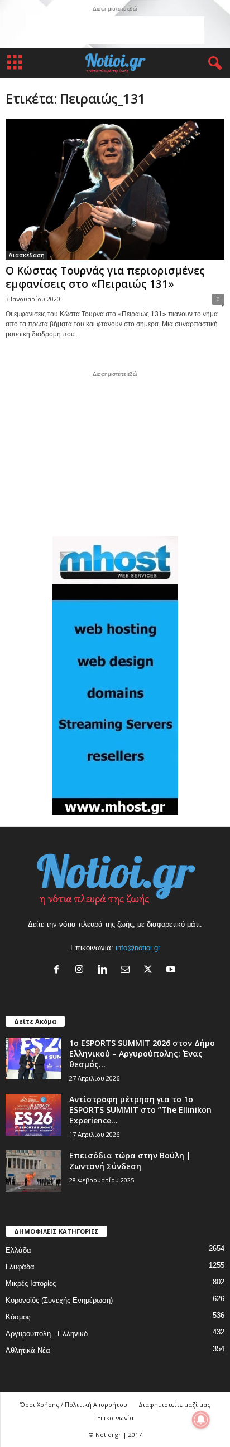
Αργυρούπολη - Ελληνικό (47, 1333)
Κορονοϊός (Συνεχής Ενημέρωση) (59, 1300)
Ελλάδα (18, 1250)
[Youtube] (172, 970)
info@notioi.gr (138, 948)
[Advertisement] (115, 30)
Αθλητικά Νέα (28, 1350)
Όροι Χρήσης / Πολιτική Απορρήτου (73, 1404)
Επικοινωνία (115, 1418)
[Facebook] (58, 970)
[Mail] (127, 970)
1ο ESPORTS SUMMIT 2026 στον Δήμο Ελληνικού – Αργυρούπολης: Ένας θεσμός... (142, 1053)
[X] (150, 970)
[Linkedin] (104, 970)
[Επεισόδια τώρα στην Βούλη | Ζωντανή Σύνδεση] (33, 1171)
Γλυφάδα (20, 1267)
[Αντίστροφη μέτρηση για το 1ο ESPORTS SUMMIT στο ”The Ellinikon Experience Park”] (33, 1115)
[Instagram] (81, 970)
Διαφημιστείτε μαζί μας (174, 1404)
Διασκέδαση (26, 255)
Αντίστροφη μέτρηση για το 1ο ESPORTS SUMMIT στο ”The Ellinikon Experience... (140, 1110)
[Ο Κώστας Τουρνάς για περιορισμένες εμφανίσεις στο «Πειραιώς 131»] (115, 189)
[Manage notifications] (201, 1420)
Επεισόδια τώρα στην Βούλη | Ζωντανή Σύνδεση (130, 1160)
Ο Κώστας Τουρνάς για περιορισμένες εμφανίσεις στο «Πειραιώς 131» (105, 277)
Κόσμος (18, 1317)
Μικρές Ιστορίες (31, 1283)
